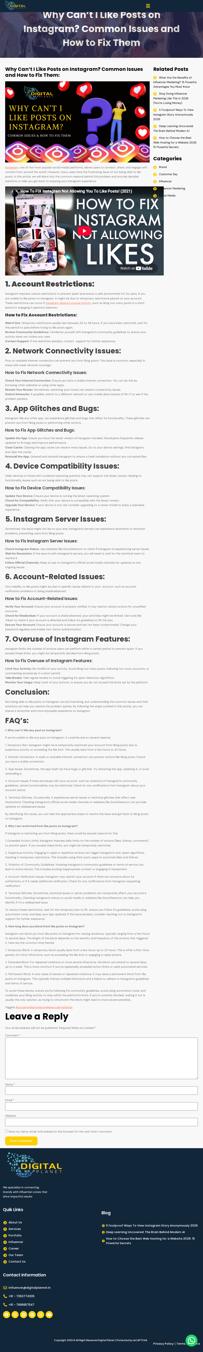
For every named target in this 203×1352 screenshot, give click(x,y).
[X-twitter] (40, 1314)
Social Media (167, 195)
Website (10, 1115)
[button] (148, 6)
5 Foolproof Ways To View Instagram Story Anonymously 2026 (173, 114)
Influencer (165, 181)
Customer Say (168, 174)
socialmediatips (62, 1007)
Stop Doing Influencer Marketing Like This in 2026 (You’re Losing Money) (170, 98)
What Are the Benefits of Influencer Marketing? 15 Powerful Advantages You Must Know (174, 82)
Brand (163, 167)
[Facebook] (6, 1314)
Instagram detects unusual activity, (69, 303)
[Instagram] (15, 1314)
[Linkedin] (23, 1314)
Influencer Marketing (172, 188)
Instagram (11, 167)
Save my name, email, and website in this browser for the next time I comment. (60, 1131)
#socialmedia (24, 1007)
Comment (13, 1035)
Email (9, 1100)
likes (49, 1007)
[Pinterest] (32, 1314)
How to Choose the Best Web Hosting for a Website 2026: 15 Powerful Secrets (175, 142)
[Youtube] (49, 1314)
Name (10, 1084)
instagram (40, 1007)
